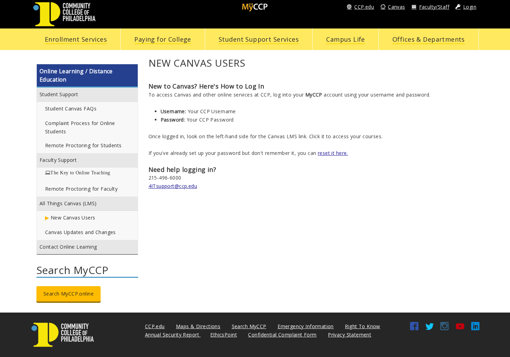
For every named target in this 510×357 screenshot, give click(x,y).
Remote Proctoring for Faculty (81, 188)
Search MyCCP (249, 326)
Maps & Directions (198, 326)
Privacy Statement (349, 334)
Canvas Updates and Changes (80, 232)
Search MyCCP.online (68, 293)
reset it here (332, 153)
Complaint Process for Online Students (80, 127)
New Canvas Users (73, 217)
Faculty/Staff (434, 6)
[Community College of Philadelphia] (64, 13)
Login (469, 6)
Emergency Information (306, 326)
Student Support (59, 94)
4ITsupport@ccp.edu (172, 186)
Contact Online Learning (68, 246)
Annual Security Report (173, 334)
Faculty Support (58, 160)
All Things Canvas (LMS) (68, 203)
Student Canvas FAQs (70, 108)
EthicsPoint (223, 334)
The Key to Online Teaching (80, 172)
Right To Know (362, 326)
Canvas (396, 6)
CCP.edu (364, 6)
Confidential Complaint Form (282, 334)
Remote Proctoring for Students (83, 145)
